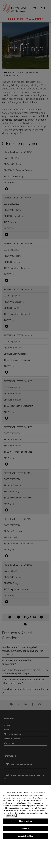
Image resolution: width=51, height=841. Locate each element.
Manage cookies (25, 821)
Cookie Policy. (11, 816)
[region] (25, 813)
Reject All (25, 828)
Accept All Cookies (25, 836)
